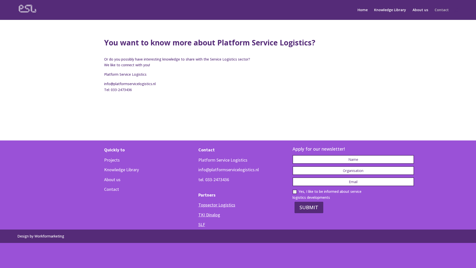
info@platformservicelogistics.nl (130, 83)
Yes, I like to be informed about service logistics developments (327, 194)
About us (420, 10)
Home (362, 10)
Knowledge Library (390, 10)
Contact (442, 10)
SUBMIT (308, 207)
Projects (112, 160)
